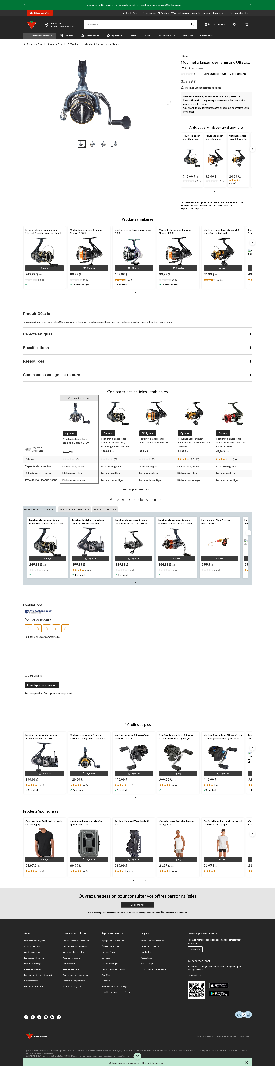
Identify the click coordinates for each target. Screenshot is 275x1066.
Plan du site (145, 952)
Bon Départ (106, 975)
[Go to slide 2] (92, 144)
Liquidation (116, 35)
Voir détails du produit (215, 73)
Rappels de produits (32, 969)
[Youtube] (46, 1017)
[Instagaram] (39, 1017)
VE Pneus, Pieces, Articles (74, 952)
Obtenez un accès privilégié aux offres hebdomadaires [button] (136, 1063)
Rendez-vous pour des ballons (76, 975)
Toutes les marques (110, 963)
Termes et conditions (150, 946)
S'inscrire (195, 949)
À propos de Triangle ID (111, 946)
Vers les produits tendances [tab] (74, 509)
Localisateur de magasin (34, 940)
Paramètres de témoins (34, 986)
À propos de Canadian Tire (113, 940)
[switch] (29, 449)
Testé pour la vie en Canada (113, 969)
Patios (133, 35)
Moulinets (76, 43)
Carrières (106, 958)
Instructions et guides (72, 986)
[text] (192, 181)
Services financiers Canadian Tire (77, 940)
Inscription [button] (150, 13)
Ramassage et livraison (34, 958)
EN (246, 13)
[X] (33, 1017)
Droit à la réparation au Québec (154, 969)
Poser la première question (41, 685)
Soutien (165, 13)
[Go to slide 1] (82, 144)
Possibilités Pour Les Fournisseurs (116, 992)
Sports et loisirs (47, 43)
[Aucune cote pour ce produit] (187, 73)
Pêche (63, 43)
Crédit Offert (132, 13)
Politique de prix (148, 963)
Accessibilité (146, 958)
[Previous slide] (24, 5)
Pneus (147, 35)
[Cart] (246, 24)
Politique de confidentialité (152, 940)
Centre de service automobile (75, 946)
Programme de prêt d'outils (74, 981)
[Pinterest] (52, 1017)
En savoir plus (195, 975)
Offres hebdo (92, 35)
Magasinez (176, 5)
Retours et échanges (33, 963)
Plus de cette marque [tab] (105, 509)
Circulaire (68, 35)
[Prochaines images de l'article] (168, 102)
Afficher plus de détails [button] (136, 489)
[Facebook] (26, 1017)
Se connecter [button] (236, 13)
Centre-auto (206, 35)
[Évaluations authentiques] (38, 611)
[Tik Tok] (59, 1017)
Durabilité (106, 981)
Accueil (31, 43)
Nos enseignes (108, 952)
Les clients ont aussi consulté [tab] (39, 509)
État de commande (32, 952)
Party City (188, 35)
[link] (190, 74)
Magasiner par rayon (42, 35)
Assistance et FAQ (32, 946)
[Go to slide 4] (114, 144)
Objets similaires (238, 73)
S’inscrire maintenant (175, 912)
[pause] (33, 5)
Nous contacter (31, 981)
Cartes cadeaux (69, 963)
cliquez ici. (199, 208)
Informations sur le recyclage (114, 986)
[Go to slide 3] (103, 144)
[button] (192, 24)
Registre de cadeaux (71, 969)
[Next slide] (250, 5)
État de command (216, 24)
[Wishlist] (234, 24)
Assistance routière (71, 958)
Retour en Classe (166, 35)
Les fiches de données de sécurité (38, 975)
